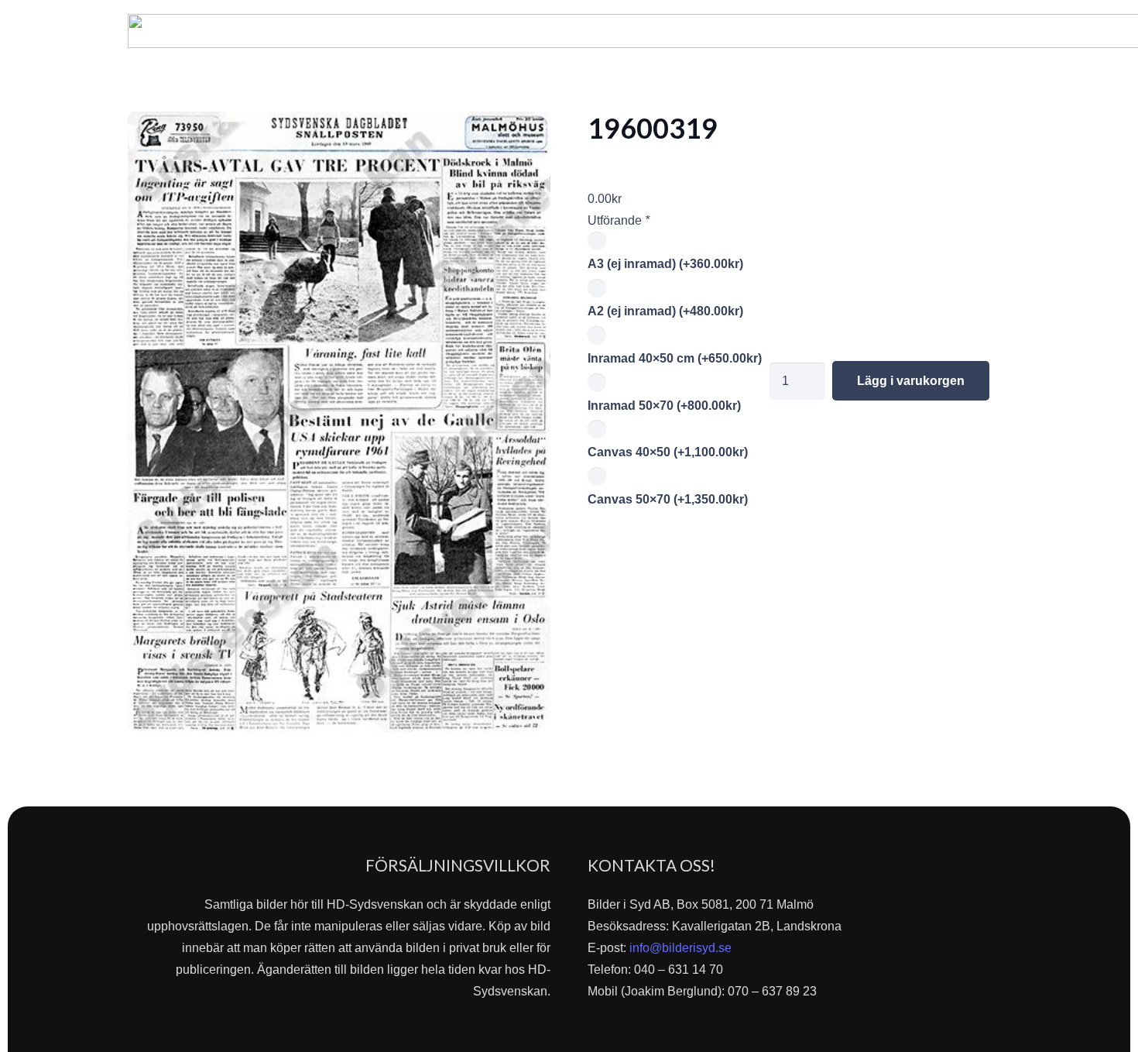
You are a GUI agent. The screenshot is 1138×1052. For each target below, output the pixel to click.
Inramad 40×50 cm (675, 358)
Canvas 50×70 (668, 499)
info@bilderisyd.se (680, 947)
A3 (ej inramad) (665, 263)
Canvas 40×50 (668, 452)
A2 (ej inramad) (665, 311)
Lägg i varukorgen (911, 380)
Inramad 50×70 (664, 405)
